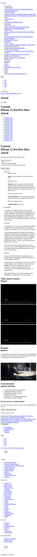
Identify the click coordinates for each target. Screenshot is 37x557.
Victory (6, 502)
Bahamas (7, 430)
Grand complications (10, 504)
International (7, 427)
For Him (6, 22)
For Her (11, 22)
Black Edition (16, 45)
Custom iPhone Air (12, 11)
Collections (7, 41)
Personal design (18, 22)
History (6, 73)
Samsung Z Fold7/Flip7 (29, 16)
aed (5, 86)
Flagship (6, 48)
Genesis (22, 45)
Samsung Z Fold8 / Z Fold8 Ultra (13, 14)
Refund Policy (8, 540)
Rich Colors (27, 45)
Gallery (6, 69)
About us (7, 523)
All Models (21, 28)
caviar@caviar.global (18, 448)
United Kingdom (9, 429)
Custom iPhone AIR (10, 462)
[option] (20, 80)
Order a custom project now (8, 409)
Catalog (7, 93)
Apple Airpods (22, 36)
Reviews (6, 527)
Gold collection (25, 51)
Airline (23, 48)
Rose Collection (24, 54)
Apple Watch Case (9, 467)
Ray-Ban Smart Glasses (11, 36)
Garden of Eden (8, 54)
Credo (6, 64)
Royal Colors (8, 45)
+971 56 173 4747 (6, 448)
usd (5, 80)
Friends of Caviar (13, 73)
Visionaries (17, 48)
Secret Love (16, 54)
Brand (6, 70)
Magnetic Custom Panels (19, 32)
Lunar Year (7, 512)
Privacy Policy (8, 542)
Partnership (7, 531)
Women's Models (13, 28)
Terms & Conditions (10, 538)
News (25, 73)
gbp (5, 83)
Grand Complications (19, 57)
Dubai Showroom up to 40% (12, 67)
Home (2, 93)
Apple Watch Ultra (9, 27)
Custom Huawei (9, 19)
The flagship (7, 491)
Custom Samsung (9, 469)
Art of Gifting (8, 532)
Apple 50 (11, 48)
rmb (5, 85)
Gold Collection (8, 499)
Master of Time (8, 57)
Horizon (6, 509)
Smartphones (8, 6)
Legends (6, 51)
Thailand (6, 432)
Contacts (20, 73)
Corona (33, 45)
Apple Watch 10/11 (20, 27)
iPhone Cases (8, 32)
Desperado (7, 61)
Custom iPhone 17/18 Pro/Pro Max (14, 9)
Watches (6, 472)
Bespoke (6, 65)
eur (5, 81)
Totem (31, 51)
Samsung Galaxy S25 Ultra (15, 16)
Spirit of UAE (13, 51)
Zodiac (19, 51)
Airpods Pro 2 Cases (10, 475)
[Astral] (8, 117)
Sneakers (11, 38)
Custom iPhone (13, 93)
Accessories (7, 24)
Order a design (5, 168)
